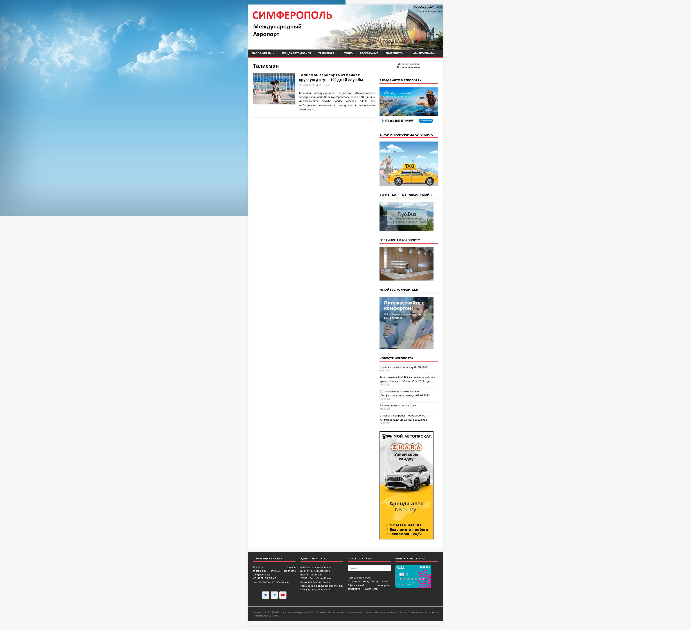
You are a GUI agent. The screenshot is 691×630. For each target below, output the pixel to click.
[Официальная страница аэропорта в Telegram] (274, 595)
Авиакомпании (424, 53)
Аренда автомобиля (296, 53)
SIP (320, 84)
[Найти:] (369, 568)
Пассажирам (262, 53)
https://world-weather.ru (409, 64)
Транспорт (326, 53)
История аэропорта (359, 577)
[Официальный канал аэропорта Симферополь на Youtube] (282, 595)
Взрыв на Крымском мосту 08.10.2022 (404, 367)
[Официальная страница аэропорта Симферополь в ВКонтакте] (265, 595)
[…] (316, 109)
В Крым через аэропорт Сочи (398, 405)
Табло (348, 53)
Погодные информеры (408, 67)
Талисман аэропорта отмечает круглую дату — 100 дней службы (331, 77)
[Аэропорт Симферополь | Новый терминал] (345, 47)
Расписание (369, 53)
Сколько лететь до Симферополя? (368, 581)
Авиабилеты (394, 53)
